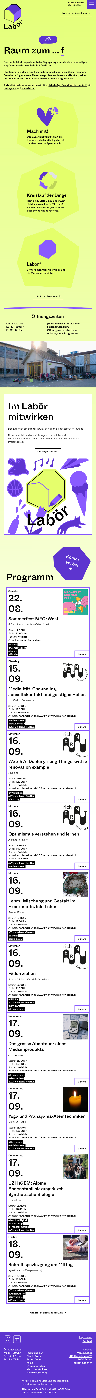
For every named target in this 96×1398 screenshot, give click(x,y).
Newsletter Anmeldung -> (76, 13)
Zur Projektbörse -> (48, 451)
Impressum (85, 1337)
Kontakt (87, 1341)
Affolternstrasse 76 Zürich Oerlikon (76, 3)
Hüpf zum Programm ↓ (48, 296)
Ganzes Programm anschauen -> (48, 1312)
